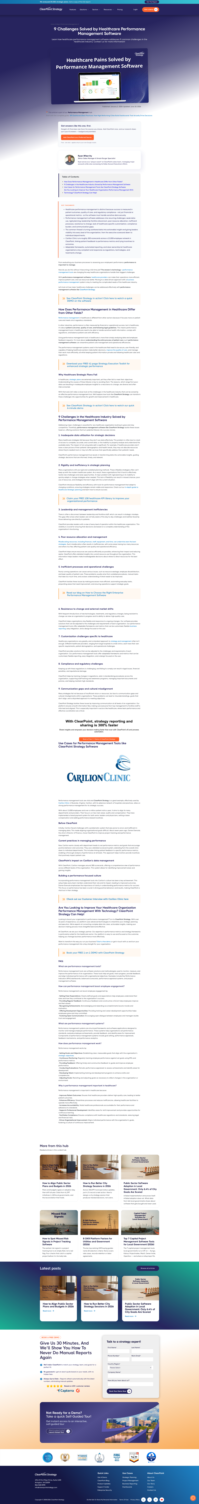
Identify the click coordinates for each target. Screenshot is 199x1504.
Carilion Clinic (63, 803)
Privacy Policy (135, 1499)
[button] (84, 10)
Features (73, 10)
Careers (150, 1487)
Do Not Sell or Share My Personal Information (102, 1499)
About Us (150, 1477)
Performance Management (69, 24)
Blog (57, 24)
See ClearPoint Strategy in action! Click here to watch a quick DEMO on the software (99, 299)
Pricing (120, 10)
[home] (51, 9)
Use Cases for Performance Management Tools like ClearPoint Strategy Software (95, 187)
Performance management (68, 318)
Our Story (151, 1484)
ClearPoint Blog (103, 1480)
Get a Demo (102, 1477)
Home (53, 24)
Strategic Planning (129, 1477)
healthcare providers (99, 277)
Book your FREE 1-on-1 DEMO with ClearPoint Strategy (95, 952)
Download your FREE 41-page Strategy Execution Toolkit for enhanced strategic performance (98, 364)
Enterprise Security (105, 1490)
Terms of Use (123, 1499)
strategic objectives (66, 1056)
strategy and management (120, 641)
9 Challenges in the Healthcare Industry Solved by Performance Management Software (97, 184)
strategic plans (75, 379)
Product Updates (104, 1484)
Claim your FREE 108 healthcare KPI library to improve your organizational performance (98, 499)
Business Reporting (129, 1484)
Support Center (103, 1487)
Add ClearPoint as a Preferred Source (77, 137)
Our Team (151, 1480)
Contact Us (151, 1490)
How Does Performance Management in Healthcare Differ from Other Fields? (93, 182)
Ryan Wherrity (85, 156)
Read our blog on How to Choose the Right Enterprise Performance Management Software (95, 594)
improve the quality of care (116, 350)
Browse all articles (148, 1268)
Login (135, 9)
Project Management (130, 1480)
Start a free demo (104, 942)
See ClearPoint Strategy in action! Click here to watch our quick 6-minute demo (100, 406)
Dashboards (127, 1487)
